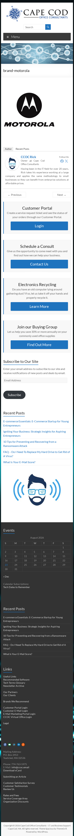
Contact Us (39, 264)
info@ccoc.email (20, 767)
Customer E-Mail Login (15, 710)
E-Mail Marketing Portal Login (19, 713)
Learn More (39, 306)
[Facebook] (62, 161)
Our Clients (9, 695)
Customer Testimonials (15, 785)
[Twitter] (66, 161)
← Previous (15, 194)
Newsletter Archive (13, 685)
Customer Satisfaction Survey (19, 782)
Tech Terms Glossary (14, 682)
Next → (61, 194)
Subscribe (14, 395)
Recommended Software (16, 679)
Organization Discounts (16, 801)
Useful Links (9, 676)
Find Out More (39, 344)
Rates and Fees (11, 795)
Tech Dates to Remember (16, 587)
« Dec (6, 576)
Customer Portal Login (15, 707)
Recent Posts (22, 149)
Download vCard (12, 770)
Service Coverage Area (15, 798)
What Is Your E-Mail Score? (19, 462)
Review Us (8, 789)
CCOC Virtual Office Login (17, 716)
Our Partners (10, 692)
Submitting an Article (14, 776)
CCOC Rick (28, 157)
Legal (6, 723)
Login (39, 225)
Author (8, 149)
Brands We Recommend (16, 701)
